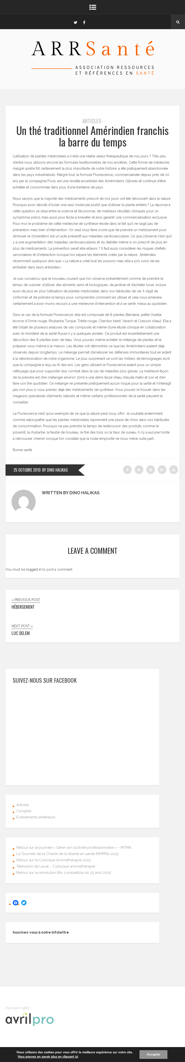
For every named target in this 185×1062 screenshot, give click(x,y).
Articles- (92, 121)
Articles (22, 805)
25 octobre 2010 (27, 470)
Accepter (153, 1054)
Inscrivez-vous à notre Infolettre (41, 932)
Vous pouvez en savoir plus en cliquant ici (48, 1057)
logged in (33, 569)
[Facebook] (84, 22)
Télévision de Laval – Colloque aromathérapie (55, 866)
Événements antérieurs (35, 817)
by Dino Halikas (55, 470)
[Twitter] (75, 22)
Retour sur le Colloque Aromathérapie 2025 (53, 860)
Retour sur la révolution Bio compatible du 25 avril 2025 (63, 872)
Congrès (23, 811)
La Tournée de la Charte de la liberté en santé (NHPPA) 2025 (67, 854)
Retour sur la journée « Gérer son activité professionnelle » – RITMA (73, 847)
